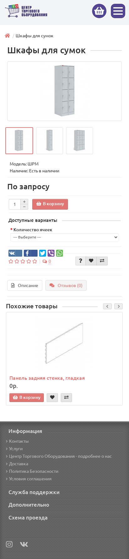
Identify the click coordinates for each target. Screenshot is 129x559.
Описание (28, 285)
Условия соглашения (30, 478)
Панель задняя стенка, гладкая (47, 378)
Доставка (18, 463)
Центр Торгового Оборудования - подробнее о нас (60, 456)
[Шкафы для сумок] (64, 91)
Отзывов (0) (70, 285)
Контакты (19, 441)
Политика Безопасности (33, 471)
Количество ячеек (32, 229)
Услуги (16, 448)
